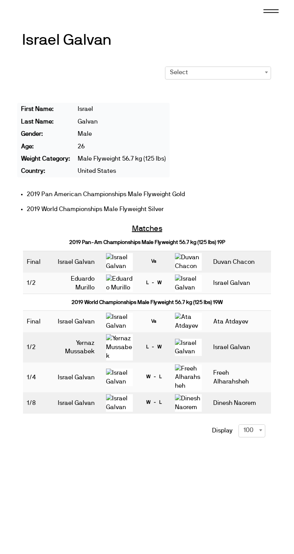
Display (222, 430)
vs (153, 261)
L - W (154, 282)
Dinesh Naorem (234, 403)
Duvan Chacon (234, 262)
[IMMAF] (39, 10)
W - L (154, 376)
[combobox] (218, 72)
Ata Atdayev (230, 321)
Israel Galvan (66, 40)
